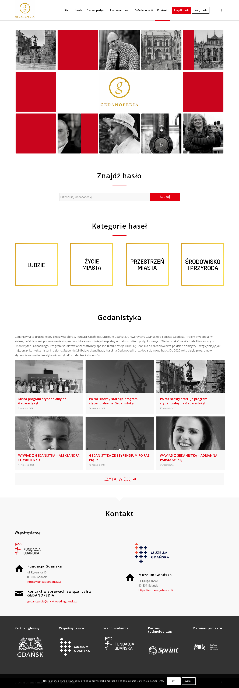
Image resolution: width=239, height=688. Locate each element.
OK (173, 681)
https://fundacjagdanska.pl (44, 582)
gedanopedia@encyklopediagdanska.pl (52, 601)
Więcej (188, 681)
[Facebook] (221, 10)
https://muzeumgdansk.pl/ (155, 590)
